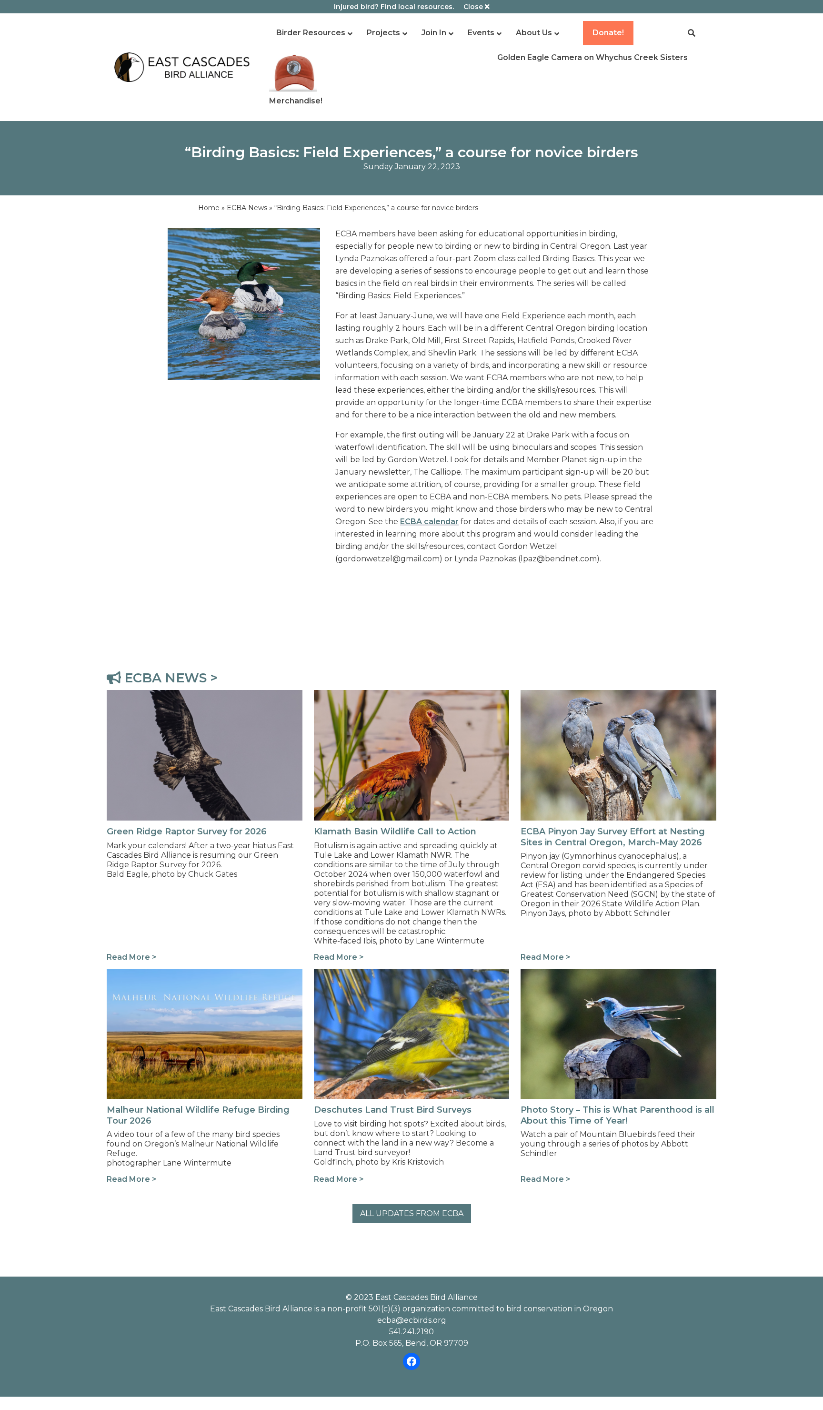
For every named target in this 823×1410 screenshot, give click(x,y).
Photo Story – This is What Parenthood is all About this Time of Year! (616, 980)
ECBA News (247, 207)
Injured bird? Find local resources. (394, 6)
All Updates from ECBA (411, 1213)
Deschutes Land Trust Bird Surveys (381, 974)
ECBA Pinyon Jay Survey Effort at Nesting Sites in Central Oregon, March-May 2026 (614, 701)
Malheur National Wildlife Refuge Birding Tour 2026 (196, 980)
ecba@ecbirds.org (411, 1320)
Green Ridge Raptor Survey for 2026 (177, 695)
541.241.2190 (411, 1331)
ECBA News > (169, 678)
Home (209, 207)
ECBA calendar (429, 521)
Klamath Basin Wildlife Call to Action (383, 695)
